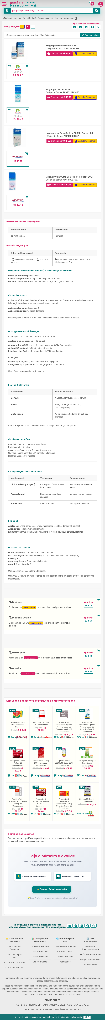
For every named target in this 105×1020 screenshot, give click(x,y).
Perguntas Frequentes (90, 960)
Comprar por (60, 53)
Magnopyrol (69, 18)
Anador (16, 668)
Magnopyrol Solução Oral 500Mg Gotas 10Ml (69, 133)
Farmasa (59, 236)
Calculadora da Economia (15, 947)
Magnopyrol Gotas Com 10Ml (61, 45)
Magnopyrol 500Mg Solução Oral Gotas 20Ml (69, 176)
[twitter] (86, 27)
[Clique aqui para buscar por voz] (7, 11)
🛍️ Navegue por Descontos (40, 940)
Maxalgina (18, 652)
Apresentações (91, 35)
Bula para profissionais (24, 259)
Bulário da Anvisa (65, 951)
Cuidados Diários (40, 957)
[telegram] (80, 27)
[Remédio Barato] (17, 4)
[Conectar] (101, 4)
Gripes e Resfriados (40, 946)
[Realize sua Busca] (96, 11)
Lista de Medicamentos (65, 946)
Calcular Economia (86, 53)
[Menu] (4, 4)
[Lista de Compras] (92, 4)
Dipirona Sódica (21, 617)
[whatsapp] (98, 27)
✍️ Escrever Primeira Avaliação (51, 889)
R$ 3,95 (88, 671)
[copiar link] (76, 18)
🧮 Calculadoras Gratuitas (14, 940)
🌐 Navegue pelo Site (65, 940)
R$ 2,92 (88, 621)
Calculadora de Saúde (14, 962)
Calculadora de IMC (15, 967)
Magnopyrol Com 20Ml (58, 89)
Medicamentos (14, 18)
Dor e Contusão (30, 18)
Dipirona (17, 602)
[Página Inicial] (4, 18)
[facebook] (92, 27)
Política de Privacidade (90, 954)
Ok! (87, 1017)
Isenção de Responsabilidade (90, 947)
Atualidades (65, 962)
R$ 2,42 (88, 605)
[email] (74, 27)
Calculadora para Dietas (14, 956)
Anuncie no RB (90, 965)
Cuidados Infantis (40, 951)
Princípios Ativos (65, 957)
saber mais (76, 1017)
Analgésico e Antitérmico (50, 18)
